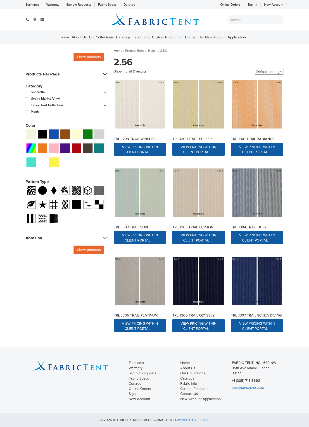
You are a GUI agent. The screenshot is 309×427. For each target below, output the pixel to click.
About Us (79, 37)
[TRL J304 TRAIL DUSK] (257, 193)
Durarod (129, 4)
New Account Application (225, 37)
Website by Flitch (193, 419)
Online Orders (230, 4)
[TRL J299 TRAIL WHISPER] (140, 104)
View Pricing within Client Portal (140, 149)
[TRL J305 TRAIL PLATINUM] (140, 281)
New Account (273, 4)
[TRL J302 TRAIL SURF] (140, 193)
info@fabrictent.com (248, 387)
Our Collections (101, 37)
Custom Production (167, 37)
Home (64, 37)
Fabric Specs (107, 4)
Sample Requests (78, 4)
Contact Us (194, 37)
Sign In (252, 4)
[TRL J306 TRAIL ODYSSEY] (198, 281)
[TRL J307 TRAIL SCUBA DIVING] (257, 281)
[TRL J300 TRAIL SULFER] (198, 104)
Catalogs (123, 37)
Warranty (52, 4)
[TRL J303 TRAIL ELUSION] (198, 193)
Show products (89, 56)
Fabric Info (141, 37)
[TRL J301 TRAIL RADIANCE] (257, 104)
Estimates (32, 4)
